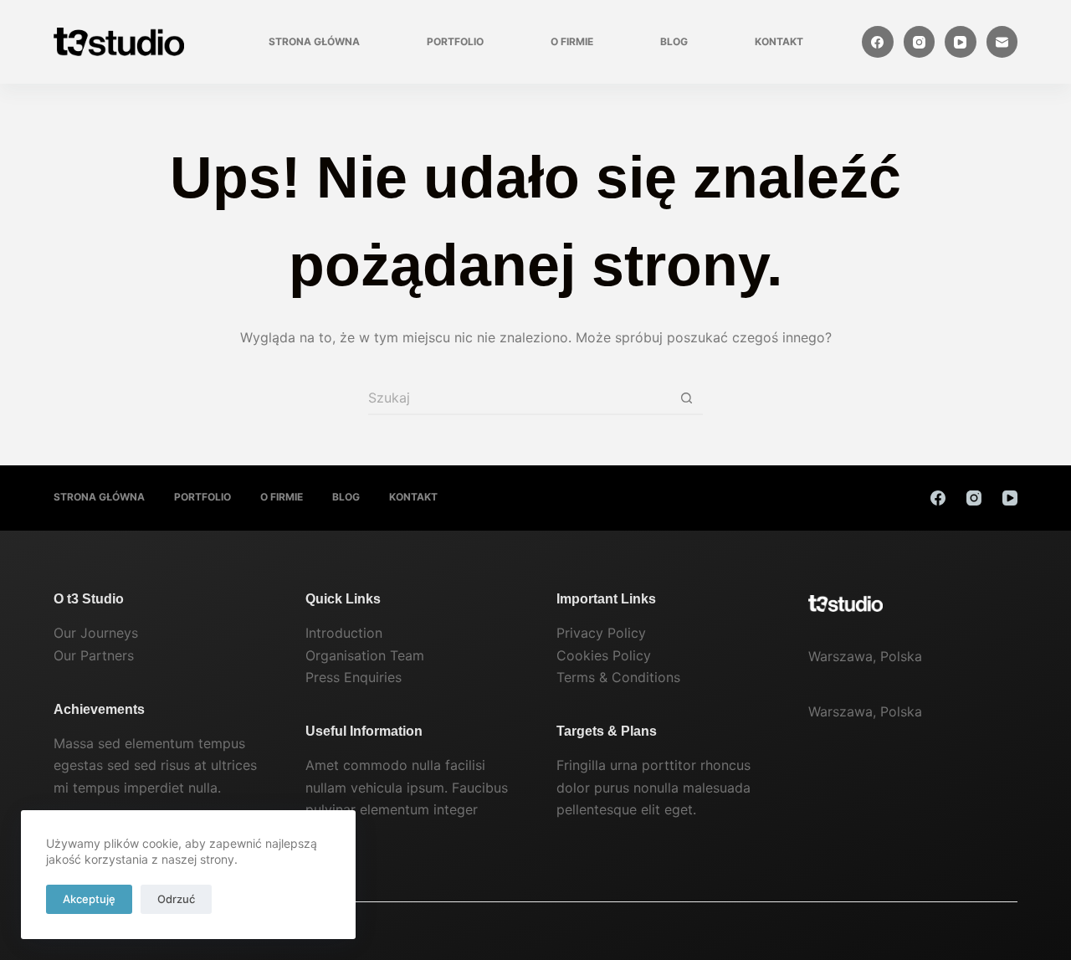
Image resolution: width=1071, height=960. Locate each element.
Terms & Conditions (618, 677)
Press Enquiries (353, 677)
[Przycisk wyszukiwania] (686, 398)
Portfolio (455, 41)
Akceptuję (89, 899)
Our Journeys (96, 632)
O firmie (572, 41)
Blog (674, 41)
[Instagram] (919, 42)
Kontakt (779, 41)
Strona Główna (314, 41)
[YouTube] (960, 42)
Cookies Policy (603, 655)
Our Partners (94, 655)
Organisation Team (364, 655)
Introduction (343, 632)
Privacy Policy (601, 632)
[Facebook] (878, 42)
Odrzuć (176, 899)
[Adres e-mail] (1002, 42)
